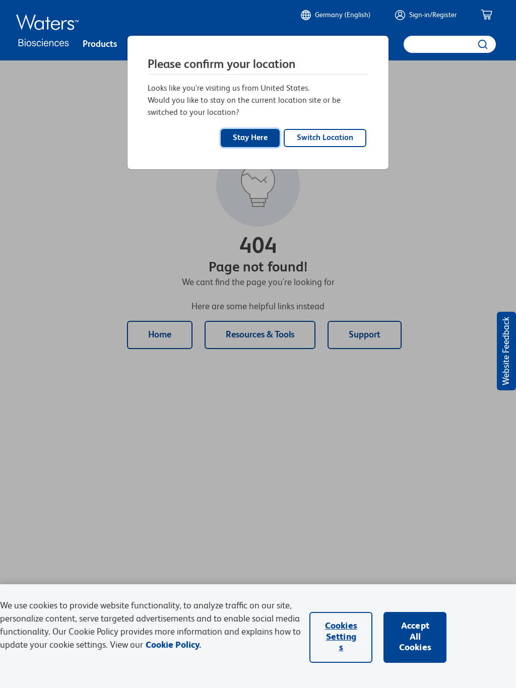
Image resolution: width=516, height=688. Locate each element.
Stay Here (250, 138)
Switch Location (325, 138)
